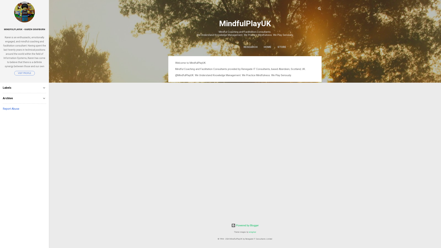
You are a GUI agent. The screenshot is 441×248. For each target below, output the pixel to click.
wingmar (252, 232)
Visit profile (24, 73)
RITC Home (211, 47)
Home (267, 47)
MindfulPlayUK (245, 23)
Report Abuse (11, 108)
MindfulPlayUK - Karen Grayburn (24, 29)
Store (282, 47)
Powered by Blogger (247, 225)
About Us (230, 47)
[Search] (319, 9)
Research (251, 47)
